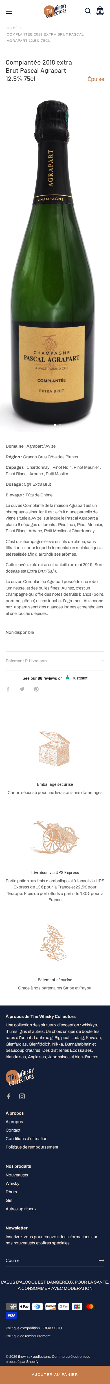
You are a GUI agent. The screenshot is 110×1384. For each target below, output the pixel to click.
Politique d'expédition (23, 1328)
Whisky (12, 1183)
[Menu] (9, 11)
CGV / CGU (52, 1328)
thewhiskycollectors (34, 1357)
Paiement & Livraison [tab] (26, 661)
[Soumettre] (101, 1260)
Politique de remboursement (32, 1147)
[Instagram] (22, 1096)
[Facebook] (8, 1096)
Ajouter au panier (55, 1375)
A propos (14, 1121)
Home (12, 28)
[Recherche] (88, 12)
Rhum (11, 1192)
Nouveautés (17, 1175)
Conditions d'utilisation (26, 1138)
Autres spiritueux (21, 1209)
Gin (9, 1200)
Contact (13, 1130)
